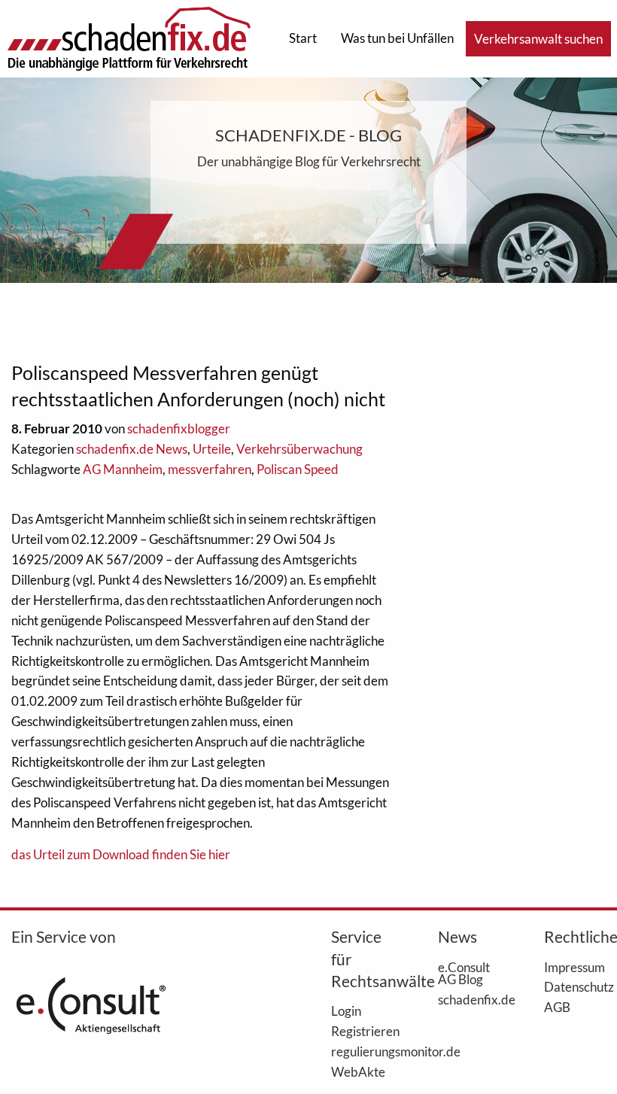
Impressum (574, 966)
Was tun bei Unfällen (397, 38)
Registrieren (362, 1030)
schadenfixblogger (178, 428)
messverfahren (209, 469)
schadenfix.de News (131, 449)
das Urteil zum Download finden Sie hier (120, 854)
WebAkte (358, 1071)
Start (303, 38)
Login (346, 1010)
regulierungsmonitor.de (362, 1051)
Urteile (212, 449)
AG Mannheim (123, 469)
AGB (557, 1006)
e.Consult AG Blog (464, 973)
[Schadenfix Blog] (128, 37)
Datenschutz (575, 986)
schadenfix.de (469, 999)
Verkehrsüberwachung (299, 449)
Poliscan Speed (298, 469)
